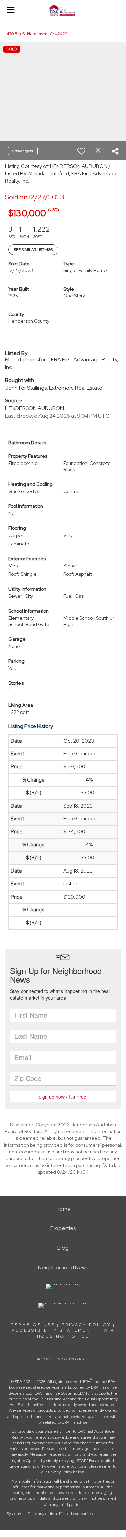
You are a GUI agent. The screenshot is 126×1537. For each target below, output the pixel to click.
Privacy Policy (86, 1324)
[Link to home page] (63, 10)
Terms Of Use (33, 1324)
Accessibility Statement (53, 1330)
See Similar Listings (33, 249)
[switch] (81, 151)
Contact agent (22, 151)
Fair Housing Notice (76, 1333)
